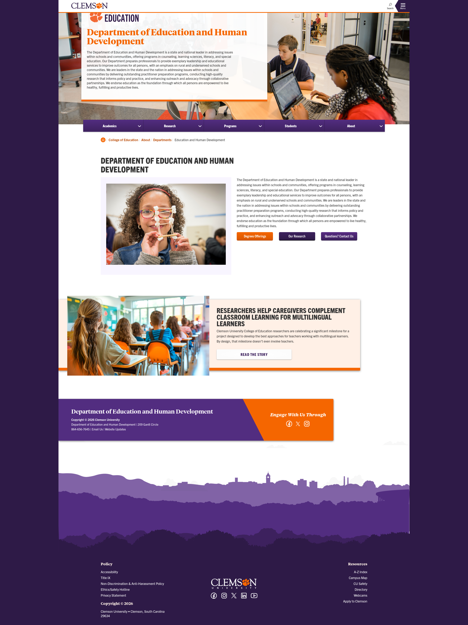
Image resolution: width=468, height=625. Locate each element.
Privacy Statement (113, 595)
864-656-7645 (80, 429)
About (351, 126)
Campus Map (358, 578)
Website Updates (115, 429)
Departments (162, 140)
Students (291, 126)
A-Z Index (360, 572)
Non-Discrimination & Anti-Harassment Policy (132, 583)
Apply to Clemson (355, 601)
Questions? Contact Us (339, 236)
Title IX (105, 578)
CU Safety (360, 583)
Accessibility (109, 572)
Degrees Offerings (255, 236)
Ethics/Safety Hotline (115, 589)
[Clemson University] (89, 9)
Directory (361, 589)
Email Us (97, 429)
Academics (109, 126)
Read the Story (254, 354)
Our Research (296, 236)
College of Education (123, 140)
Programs (230, 126)
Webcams (360, 595)
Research (170, 126)
